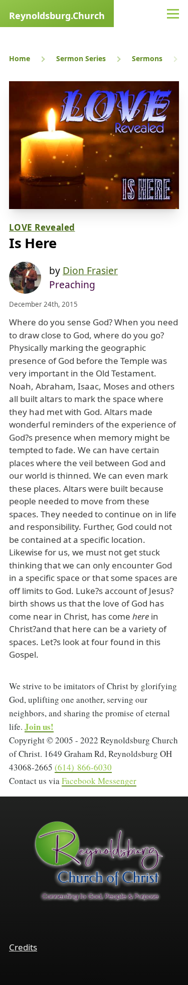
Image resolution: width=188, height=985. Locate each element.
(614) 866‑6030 (83, 767)
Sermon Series (81, 58)
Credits (23, 947)
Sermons (147, 58)
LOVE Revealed (42, 227)
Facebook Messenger (99, 780)
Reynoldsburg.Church (57, 16)
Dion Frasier (90, 270)
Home (19, 58)
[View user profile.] (25, 278)
